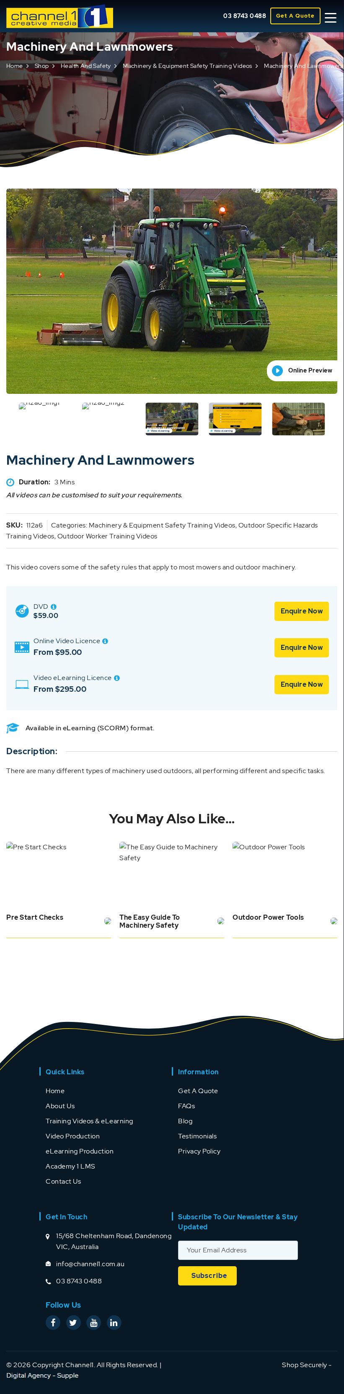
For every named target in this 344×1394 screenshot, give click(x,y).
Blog (185, 1121)
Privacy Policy (199, 1151)
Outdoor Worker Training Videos (107, 536)
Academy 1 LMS (71, 1166)
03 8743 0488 (244, 16)
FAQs (186, 1106)
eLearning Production (80, 1151)
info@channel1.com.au (90, 1264)
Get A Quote (295, 15)
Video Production (73, 1136)
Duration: (35, 482)
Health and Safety (86, 66)
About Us (60, 1106)
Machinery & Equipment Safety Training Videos (187, 66)
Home (14, 66)
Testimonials (197, 1136)
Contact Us (63, 1181)
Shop (42, 66)
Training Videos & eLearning (89, 1121)
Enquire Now (302, 611)
